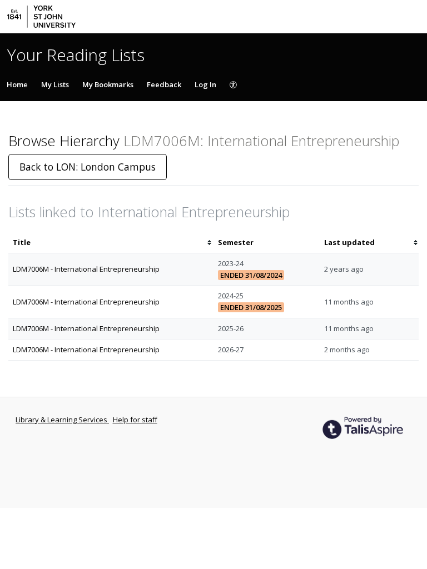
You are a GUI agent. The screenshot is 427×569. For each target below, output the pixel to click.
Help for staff (135, 420)
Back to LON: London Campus (87, 166)
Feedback (164, 84)
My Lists (55, 84)
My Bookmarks (107, 84)
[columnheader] (111, 242)
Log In (205, 84)
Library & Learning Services (62, 420)
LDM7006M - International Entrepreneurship (86, 269)
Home (17, 84)
